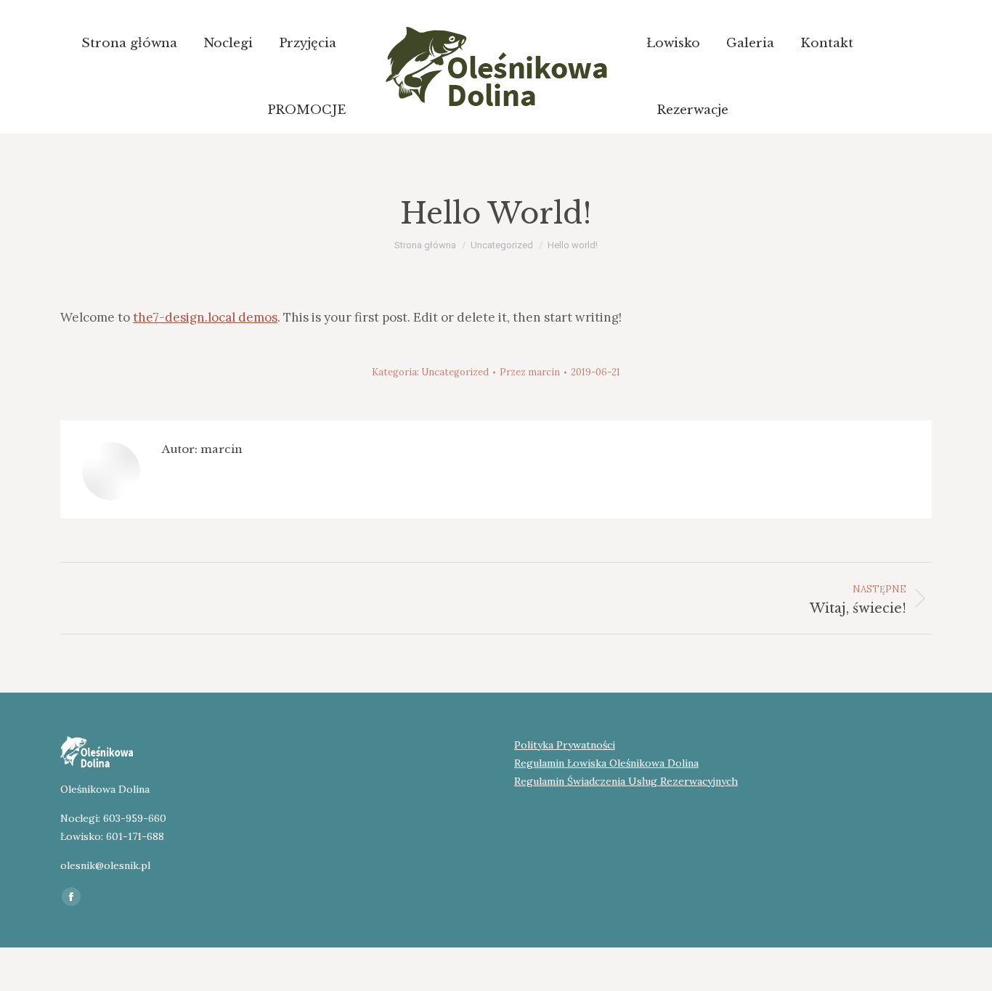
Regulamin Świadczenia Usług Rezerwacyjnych (626, 781)
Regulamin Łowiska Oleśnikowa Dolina (606, 763)
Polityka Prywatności (564, 744)
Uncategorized (455, 372)
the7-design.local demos (205, 317)
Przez (530, 372)
